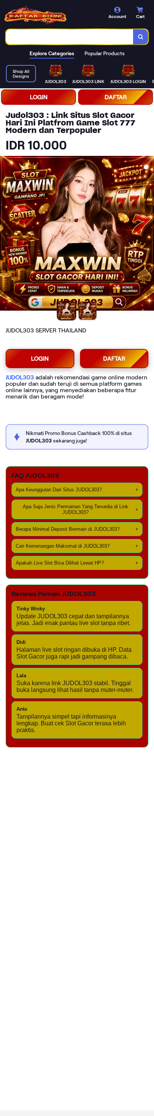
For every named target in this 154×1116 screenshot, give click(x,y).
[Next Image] (148, 234)
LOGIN (38, 97)
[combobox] (69, 36)
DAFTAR (116, 97)
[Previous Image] (6, 234)
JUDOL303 (20, 377)
